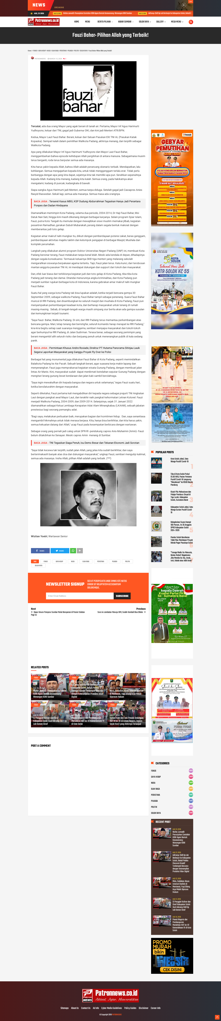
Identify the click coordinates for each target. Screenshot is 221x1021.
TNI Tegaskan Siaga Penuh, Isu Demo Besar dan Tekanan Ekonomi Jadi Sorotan (94, 442)
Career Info (155, 1008)
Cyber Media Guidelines (111, 1008)
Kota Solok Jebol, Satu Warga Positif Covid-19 (180, 460)
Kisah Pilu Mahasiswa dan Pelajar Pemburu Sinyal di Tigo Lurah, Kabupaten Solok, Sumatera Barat (181, 496)
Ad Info (96, 1008)
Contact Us (86, 1008)
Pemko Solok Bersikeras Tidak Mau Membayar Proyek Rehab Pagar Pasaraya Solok (182, 540)
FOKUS (46, 561)
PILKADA (114, 561)
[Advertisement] (88, 642)
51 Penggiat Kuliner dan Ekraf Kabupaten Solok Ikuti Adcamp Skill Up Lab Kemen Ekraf (50, 721)
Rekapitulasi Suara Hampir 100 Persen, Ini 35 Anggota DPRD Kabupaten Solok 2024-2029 (181, 526)
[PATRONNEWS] (110, 1002)
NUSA (72, 561)
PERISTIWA (100, 561)
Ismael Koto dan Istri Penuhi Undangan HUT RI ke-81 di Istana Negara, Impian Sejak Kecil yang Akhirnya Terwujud (126, 721)
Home (76, 22)
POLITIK (127, 561)
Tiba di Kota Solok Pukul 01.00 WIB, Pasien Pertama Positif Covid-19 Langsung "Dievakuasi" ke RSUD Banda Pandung (182, 479)
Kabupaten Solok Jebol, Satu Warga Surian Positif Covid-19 (182, 510)
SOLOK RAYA (38, 565)
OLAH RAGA (86, 561)
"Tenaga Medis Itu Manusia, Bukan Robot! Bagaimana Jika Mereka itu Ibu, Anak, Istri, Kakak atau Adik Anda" (181, 557)
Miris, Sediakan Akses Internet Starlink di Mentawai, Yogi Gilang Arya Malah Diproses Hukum (126, 694)
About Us (75, 1008)
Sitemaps (65, 1008)
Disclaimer (143, 1008)
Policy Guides (130, 1008)
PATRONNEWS (117, 1014)
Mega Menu (176, 22)
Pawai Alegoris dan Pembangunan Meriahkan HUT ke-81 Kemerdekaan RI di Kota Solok (87, 721)
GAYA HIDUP (59, 561)
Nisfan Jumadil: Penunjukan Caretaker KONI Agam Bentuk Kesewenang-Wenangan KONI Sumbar (53, 13)
